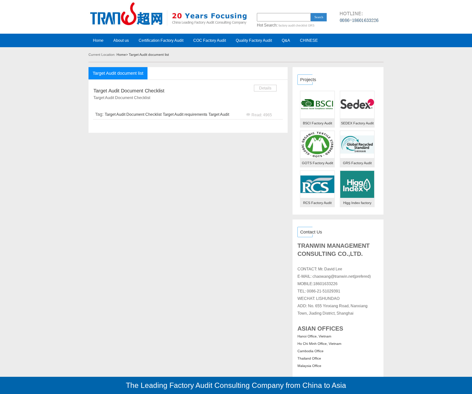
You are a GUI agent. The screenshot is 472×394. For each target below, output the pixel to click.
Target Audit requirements (185, 114)
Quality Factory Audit (254, 40)
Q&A (286, 40)
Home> (122, 55)
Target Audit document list (149, 55)
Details (265, 88)
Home (98, 40)
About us (121, 40)
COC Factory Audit (209, 40)
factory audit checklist (293, 25)
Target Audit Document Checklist (128, 90)
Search (318, 17)
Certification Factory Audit (161, 40)
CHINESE (309, 40)
